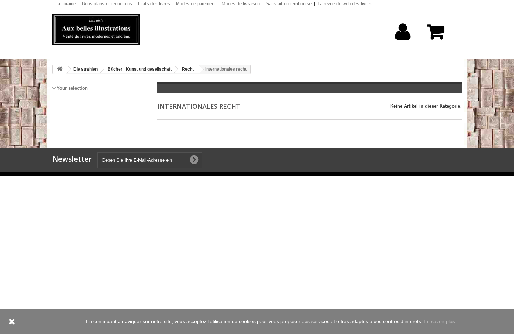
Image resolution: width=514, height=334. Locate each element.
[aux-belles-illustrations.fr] (117, 29)
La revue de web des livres (344, 3)
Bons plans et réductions (107, 3)
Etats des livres (154, 3)
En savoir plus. (440, 321)
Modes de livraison (241, 3)
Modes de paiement (196, 3)
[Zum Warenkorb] (438, 35)
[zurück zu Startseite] (59, 69)
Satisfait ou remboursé (289, 3)
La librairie (65, 3)
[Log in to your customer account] (403, 42)
